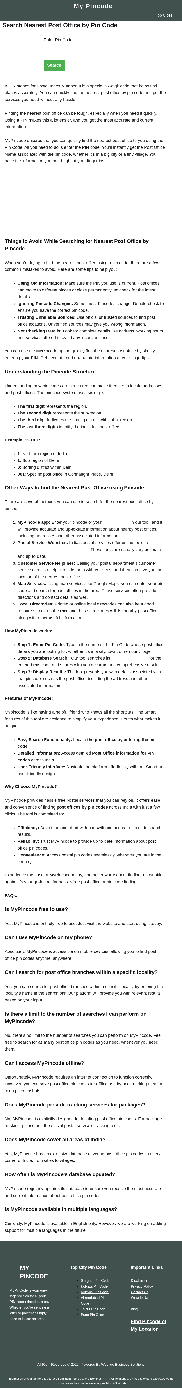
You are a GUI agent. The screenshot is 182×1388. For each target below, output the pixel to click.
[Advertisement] (85, 204)
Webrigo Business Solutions (123, 1364)
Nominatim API (99, 1378)
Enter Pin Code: (59, 39)
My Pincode (93, 6)
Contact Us (139, 1292)
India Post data (74, 1378)
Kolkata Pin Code (94, 1286)
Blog (134, 1309)
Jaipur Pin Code (93, 1309)
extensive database (129, 658)
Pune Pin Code (92, 1315)
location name (115, 522)
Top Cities (164, 15)
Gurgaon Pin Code (95, 1281)
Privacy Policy (142, 1286)
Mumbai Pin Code (95, 1292)
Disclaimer (139, 1281)
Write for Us (140, 1298)
